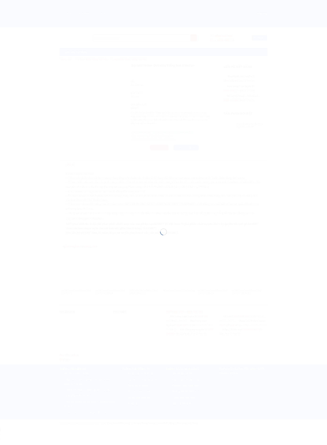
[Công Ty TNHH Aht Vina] (163, 216)
